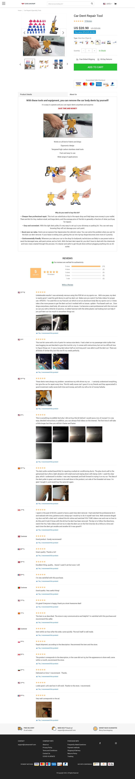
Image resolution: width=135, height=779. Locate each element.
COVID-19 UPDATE (49, 756)
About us (46, 745)
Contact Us (46, 753)
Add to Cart (95, 67)
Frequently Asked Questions (77, 745)
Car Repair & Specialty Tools (32, 10)
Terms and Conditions (50, 750)
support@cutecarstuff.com (27, 745)
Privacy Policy (47, 748)
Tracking (70, 756)
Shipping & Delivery (74, 750)
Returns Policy (72, 753)
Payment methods (74, 748)
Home (20, 10)
